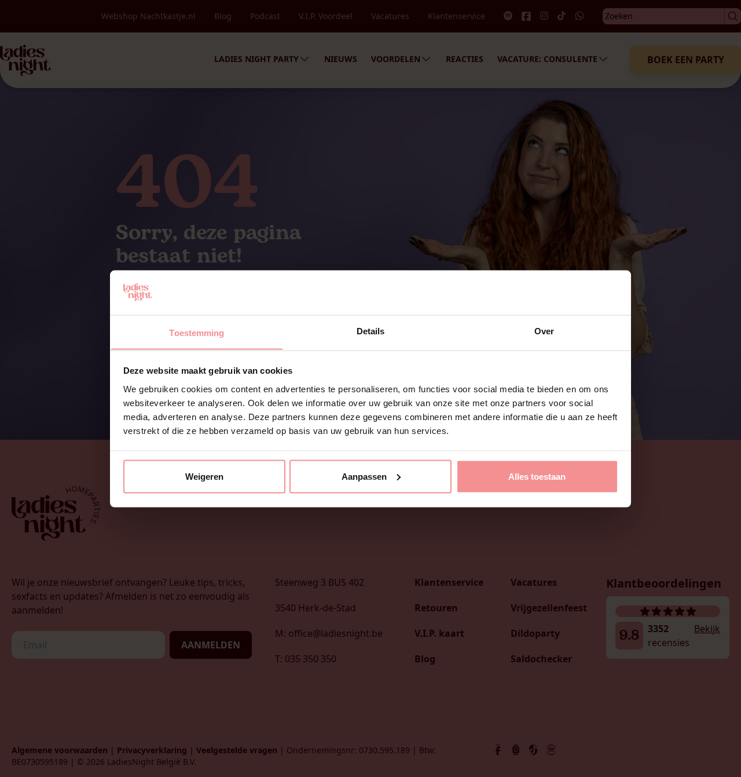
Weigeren (204, 476)
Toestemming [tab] (196, 332)
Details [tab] (371, 330)
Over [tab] (544, 330)
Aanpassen (364, 476)
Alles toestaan (537, 476)
